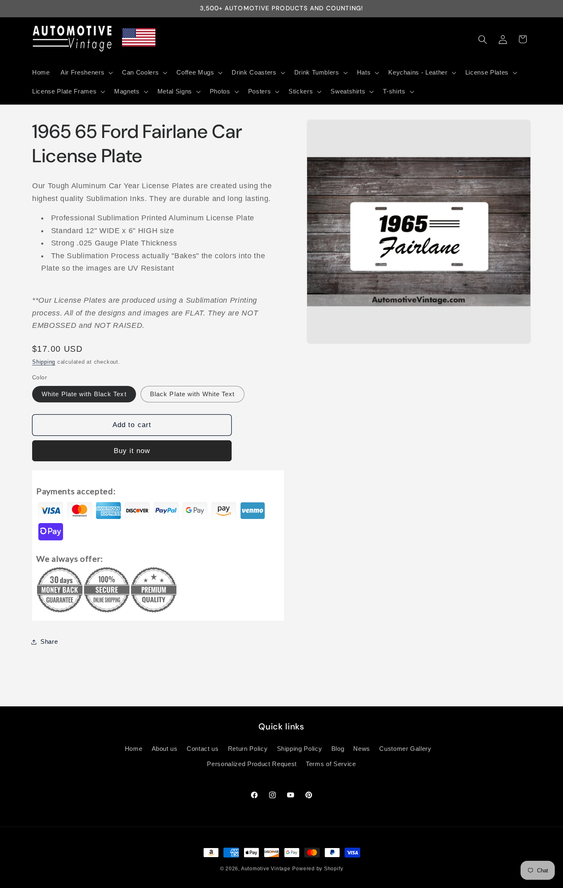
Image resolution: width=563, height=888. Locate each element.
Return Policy (248, 748)
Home (134, 748)
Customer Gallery (405, 748)
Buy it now (132, 450)
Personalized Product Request (251, 764)
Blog (338, 748)
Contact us (203, 748)
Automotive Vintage (266, 869)
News (361, 748)
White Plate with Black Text (84, 393)
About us (165, 748)
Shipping (43, 362)
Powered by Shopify (317, 869)
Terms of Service (331, 764)
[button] (86, 72)
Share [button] (49, 641)
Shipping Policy (299, 748)
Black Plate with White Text (192, 393)
